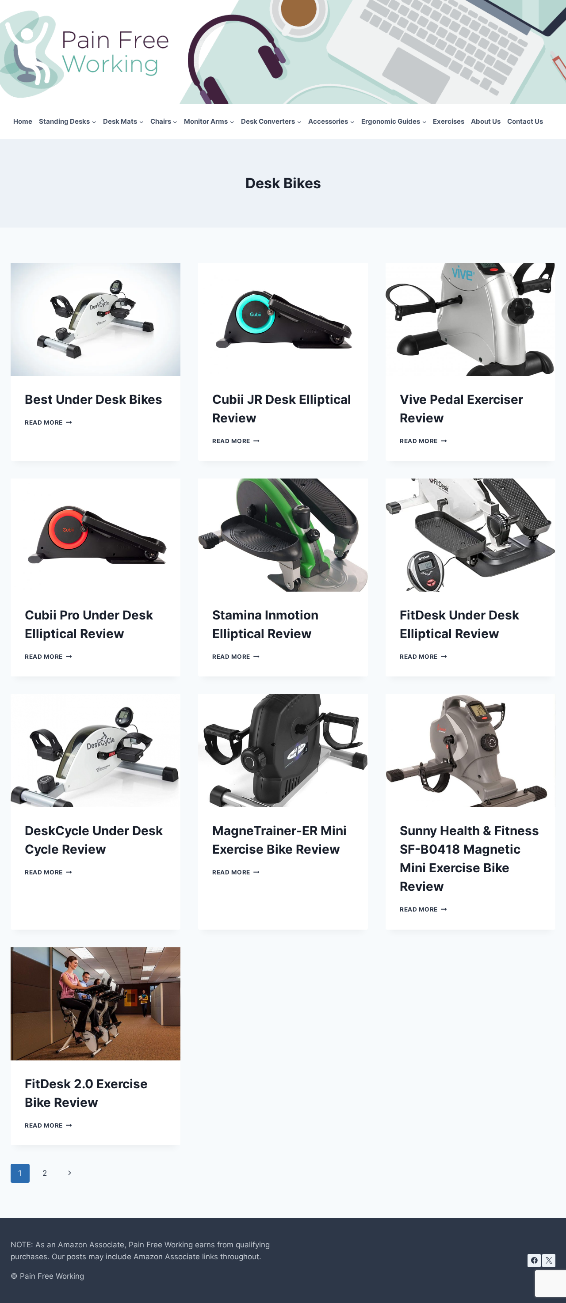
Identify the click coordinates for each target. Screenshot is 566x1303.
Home (22, 121)
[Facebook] (534, 1260)
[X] (548, 1260)
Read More (48, 422)
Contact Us (525, 121)
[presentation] (95, 319)
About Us (486, 121)
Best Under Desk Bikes (93, 399)
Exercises (448, 121)
